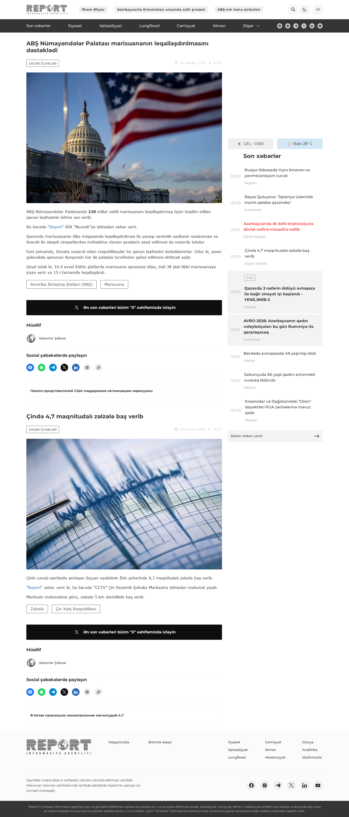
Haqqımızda (118, 742)
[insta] (287, 26)
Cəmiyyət (273, 742)
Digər (248, 26)
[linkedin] (312, 26)
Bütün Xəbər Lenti (246, 436)
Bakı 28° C (303, 143)
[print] (87, 367)
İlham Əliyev (93, 9)
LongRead (237, 757)
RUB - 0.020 (253, 143)
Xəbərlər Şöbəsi (52, 338)
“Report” (56, 227)
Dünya (307, 742)
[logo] (46, 9)
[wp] (41, 367)
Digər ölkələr (43, 63)
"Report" (34, 587)
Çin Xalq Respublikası (76, 609)
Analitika (309, 750)
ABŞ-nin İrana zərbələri (238, 9)
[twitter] (304, 26)
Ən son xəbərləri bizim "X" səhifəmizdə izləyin (129, 307)
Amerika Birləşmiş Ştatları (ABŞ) (61, 284)
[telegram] (295, 26)
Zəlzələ (37, 609)
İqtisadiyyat (238, 750)
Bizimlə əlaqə (160, 742)
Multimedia (312, 757)
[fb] (279, 26)
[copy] (98, 367)
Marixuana (114, 284)
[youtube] (320, 26)
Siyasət (234, 742)
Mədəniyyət (275, 757)
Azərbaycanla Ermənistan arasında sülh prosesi (161, 9)
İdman (270, 750)
